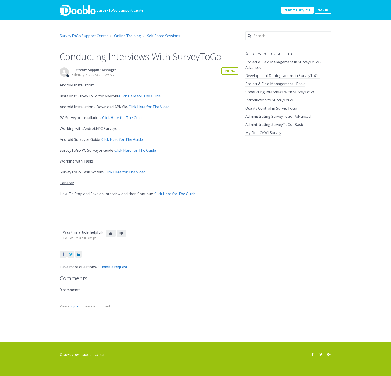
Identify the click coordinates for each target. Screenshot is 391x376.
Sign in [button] (323, 10)
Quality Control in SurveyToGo (271, 108)
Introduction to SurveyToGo (269, 100)
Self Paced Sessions (163, 35)
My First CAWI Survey (263, 132)
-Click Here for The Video (148, 106)
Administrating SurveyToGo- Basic (274, 124)
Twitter (70, 254)
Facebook (63, 254)
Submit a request (298, 10)
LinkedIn (78, 254)
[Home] (78, 10)
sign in (75, 306)
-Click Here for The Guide (139, 95)
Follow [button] (229, 71)
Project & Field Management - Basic (275, 83)
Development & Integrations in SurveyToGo (282, 75)
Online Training (127, 35)
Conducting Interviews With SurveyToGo (279, 91)
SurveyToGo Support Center (84, 35)
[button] (111, 233)
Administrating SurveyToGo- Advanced (278, 116)
